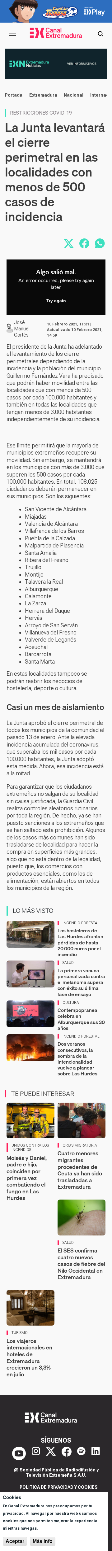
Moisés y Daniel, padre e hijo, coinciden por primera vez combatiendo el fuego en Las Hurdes (27, 1178)
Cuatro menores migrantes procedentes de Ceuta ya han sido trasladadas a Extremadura (80, 1170)
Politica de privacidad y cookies (59, 1487)
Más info (43, 1541)
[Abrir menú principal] (12, 33)
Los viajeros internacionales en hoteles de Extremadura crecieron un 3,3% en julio (29, 1357)
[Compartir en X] (68, 243)
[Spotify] (81, 1453)
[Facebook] (67, 1453)
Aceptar (15, 1541)
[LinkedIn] (95, 1453)
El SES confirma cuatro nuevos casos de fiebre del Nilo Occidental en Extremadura (81, 1264)
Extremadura (43, 95)
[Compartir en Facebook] (84, 243)
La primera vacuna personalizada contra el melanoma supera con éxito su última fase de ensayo (81, 982)
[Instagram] (36, 1453)
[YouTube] (19, 1453)
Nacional (73, 95)
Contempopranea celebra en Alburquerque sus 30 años (81, 1019)
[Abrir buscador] (100, 33)
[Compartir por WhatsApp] (99, 243)
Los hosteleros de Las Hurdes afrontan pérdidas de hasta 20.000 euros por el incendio (80, 942)
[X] (51, 1453)
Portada (13, 95)
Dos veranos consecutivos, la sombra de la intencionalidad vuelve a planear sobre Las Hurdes (77, 1059)
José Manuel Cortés (22, 329)
